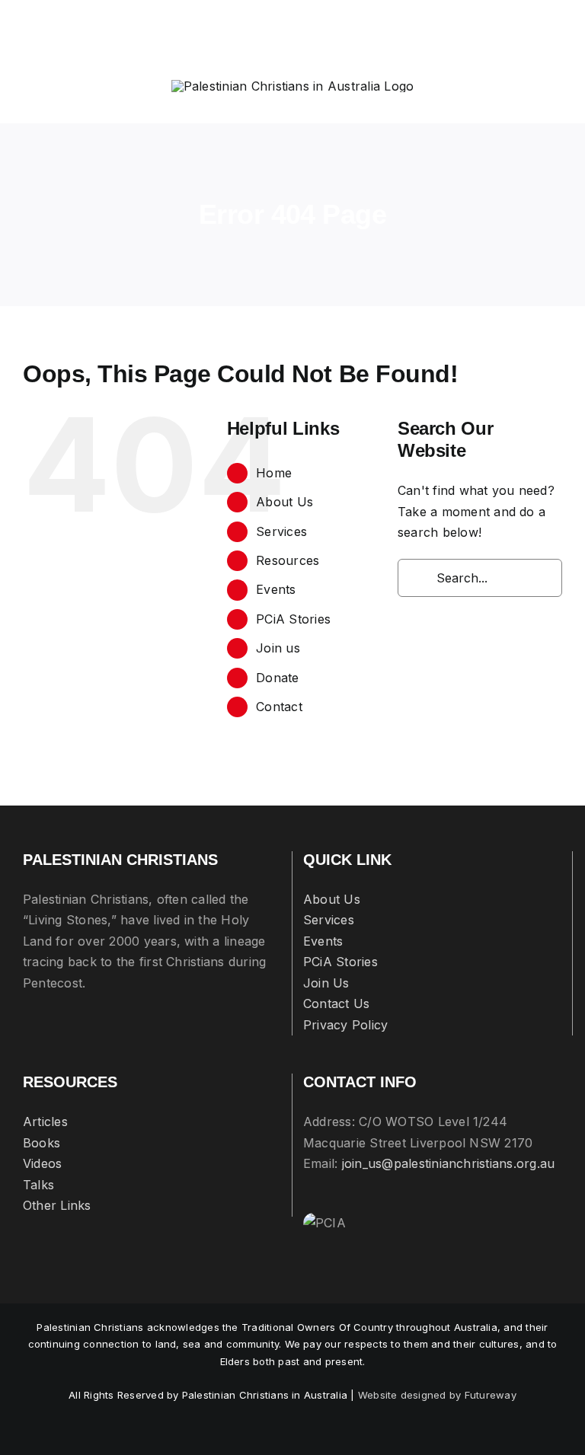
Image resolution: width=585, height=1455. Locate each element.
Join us (278, 648)
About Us (284, 501)
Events (276, 589)
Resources (287, 560)
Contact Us (336, 1003)
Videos (42, 1163)
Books (41, 1142)
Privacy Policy (345, 1024)
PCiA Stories (293, 619)
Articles (45, 1121)
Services (281, 531)
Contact (279, 706)
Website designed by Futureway (437, 1395)
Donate (277, 677)
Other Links (57, 1205)
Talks (38, 1184)
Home (274, 472)
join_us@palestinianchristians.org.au (448, 1163)
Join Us (326, 983)
